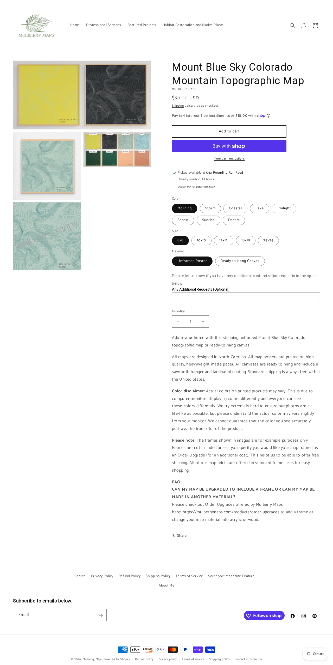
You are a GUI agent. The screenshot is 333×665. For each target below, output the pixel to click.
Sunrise (208, 220)
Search (80, 576)
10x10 (201, 240)
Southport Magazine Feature (231, 576)
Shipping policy (219, 659)
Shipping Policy (158, 576)
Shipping (178, 105)
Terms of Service (189, 576)
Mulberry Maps (93, 659)
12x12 (223, 240)
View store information (196, 187)
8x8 (180, 240)
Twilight (284, 208)
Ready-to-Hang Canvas (240, 261)
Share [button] (182, 536)
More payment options (229, 158)
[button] (292, 25)
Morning (184, 208)
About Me (167, 585)
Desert (234, 220)
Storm (210, 208)
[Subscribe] (100, 615)
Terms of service (193, 659)
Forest (183, 220)
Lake (259, 208)
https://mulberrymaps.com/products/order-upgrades (231, 512)
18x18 (245, 240)
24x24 (268, 240)
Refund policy (144, 659)
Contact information (248, 659)
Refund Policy (130, 576)
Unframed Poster (192, 261)
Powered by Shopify (117, 659)
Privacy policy (167, 659)
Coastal (235, 208)
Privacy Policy (102, 576)
